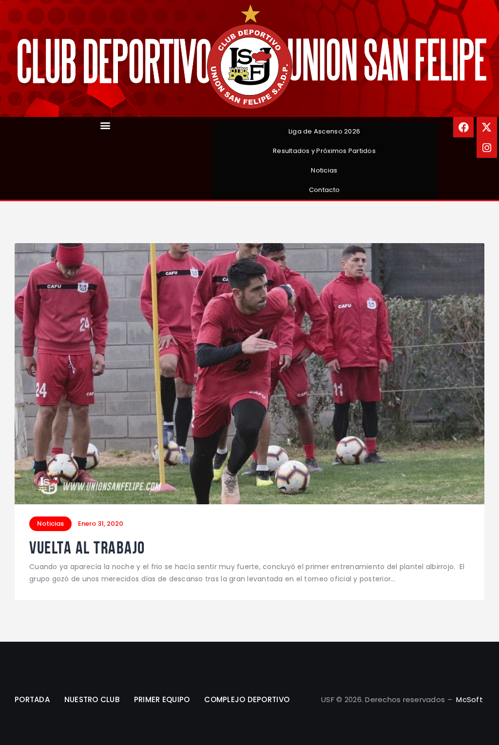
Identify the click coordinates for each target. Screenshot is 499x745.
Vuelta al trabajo (87, 547)
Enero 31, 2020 (100, 523)
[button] (105, 125)
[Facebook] (463, 127)
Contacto (324, 189)
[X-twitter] (487, 127)
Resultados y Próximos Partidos (324, 150)
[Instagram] (487, 147)
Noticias (324, 170)
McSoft (469, 699)
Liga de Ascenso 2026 (324, 131)
